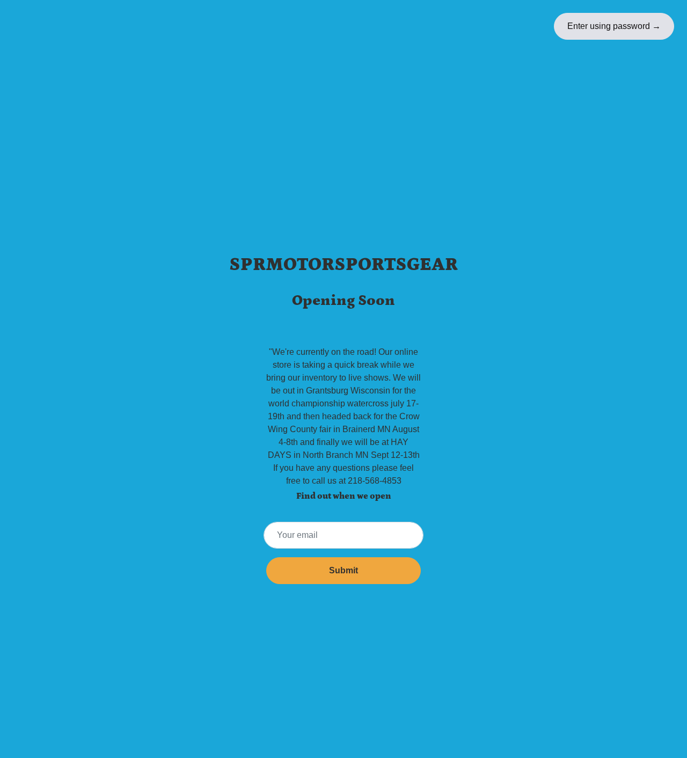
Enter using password (614, 26)
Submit (343, 570)
